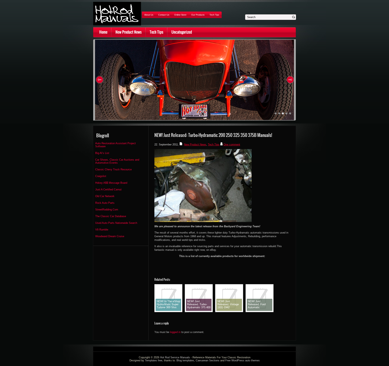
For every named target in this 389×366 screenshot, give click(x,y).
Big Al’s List (102, 153)
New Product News (128, 32)
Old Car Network (104, 196)
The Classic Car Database (110, 216)
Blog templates (185, 360)
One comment (231, 144)
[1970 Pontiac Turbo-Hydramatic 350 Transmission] (203, 221)
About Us (148, 15)
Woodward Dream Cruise (109, 236)
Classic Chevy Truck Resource (113, 169)
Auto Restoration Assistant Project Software (115, 145)
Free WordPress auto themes (242, 360)
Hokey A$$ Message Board (111, 182)
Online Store (180, 15)
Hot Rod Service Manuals (175, 357)
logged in (175, 332)
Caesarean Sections (207, 360)
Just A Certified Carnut (108, 189)
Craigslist (100, 176)
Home (103, 32)
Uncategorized (181, 32)
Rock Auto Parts (104, 202)
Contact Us (163, 15)
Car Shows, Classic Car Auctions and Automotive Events (117, 161)
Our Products (198, 15)
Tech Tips (214, 15)
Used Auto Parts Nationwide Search (116, 222)
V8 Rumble (101, 229)
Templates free (153, 360)
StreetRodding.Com (106, 209)
